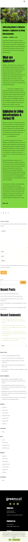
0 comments (5, 37)
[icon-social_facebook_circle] (10, 504)
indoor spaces (20, 136)
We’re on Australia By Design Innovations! (9, 293)
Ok (10, 539)
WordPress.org (5, 448)
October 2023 (5, 418)
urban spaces (14, 52)
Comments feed (5, 445)
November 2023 (6, 415)
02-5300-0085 (10, 524)
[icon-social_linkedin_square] (18, 504)
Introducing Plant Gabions (13, 340)
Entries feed (5, 442)
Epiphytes (5, 88)
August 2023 (5, 421)
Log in (3, 440)
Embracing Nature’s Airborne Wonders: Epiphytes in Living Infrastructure (14, 30)
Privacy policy (16, 539)
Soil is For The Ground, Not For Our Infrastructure (11, 296)
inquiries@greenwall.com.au (13, 526)
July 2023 (4, 423)
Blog (7, 203)
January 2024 (5, 413)
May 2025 (4, 407)
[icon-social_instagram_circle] (14, 504)
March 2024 (5, 410)
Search (2, 279)
